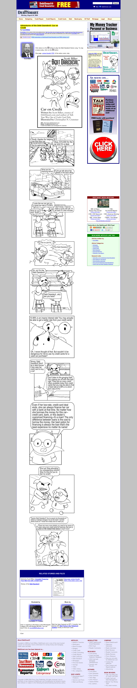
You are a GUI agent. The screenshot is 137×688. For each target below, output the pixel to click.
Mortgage (95, 19)
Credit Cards (62, 19)
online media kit (40, 34)
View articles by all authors (99, 259)
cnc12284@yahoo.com (36, 628)
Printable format (26, 37)
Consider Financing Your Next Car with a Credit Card (34, 579)
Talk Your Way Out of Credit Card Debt (54, 32)
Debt (70, 19)
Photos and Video (95, 212)
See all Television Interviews (103, 220)
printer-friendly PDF (48, 53)
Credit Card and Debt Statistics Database (103, 264)
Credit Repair (39, 19)
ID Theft (87, 19)
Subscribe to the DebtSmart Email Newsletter (104, 257)
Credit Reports (51, 19)
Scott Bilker (26, 30)
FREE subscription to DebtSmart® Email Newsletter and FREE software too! (50, 37)
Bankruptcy (78, 19)
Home (21, 19)
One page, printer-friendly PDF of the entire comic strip (73, 579)
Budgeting (28, 19)
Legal (103, 19)
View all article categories (99, 261)
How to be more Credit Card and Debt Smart (33, 33)
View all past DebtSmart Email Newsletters (103, 262)
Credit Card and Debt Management (73, 32)
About (110, 19)
